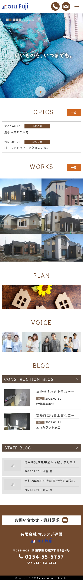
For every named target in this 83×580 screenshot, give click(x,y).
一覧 (74, 112)
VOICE (41, 322)
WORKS (41, 166)
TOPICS (41, 112)
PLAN (41, 275)
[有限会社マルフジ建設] (15, 6)
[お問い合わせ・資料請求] (66, 6)
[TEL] (55, 6)
